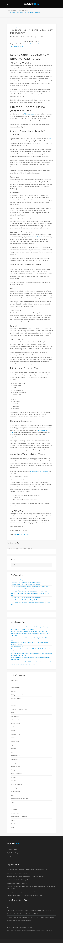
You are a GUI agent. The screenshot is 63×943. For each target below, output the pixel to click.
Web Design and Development (19, 816)
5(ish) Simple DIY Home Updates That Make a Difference (24, 892)
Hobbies (13, 730)
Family (12, 712)
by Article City (26, 36)
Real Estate (14, 781)
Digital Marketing (12, 853)
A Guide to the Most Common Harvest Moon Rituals (25, 584)
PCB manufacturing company (39, 471)
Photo (24, 41)
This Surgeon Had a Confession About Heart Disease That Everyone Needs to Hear (31, 910)
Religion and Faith (15, 791)
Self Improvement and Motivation (19, 798)
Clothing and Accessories (17, 695)
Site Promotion (15, 806)
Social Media (14, 809)
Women (13, 820)
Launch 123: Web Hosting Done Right (18, 873)
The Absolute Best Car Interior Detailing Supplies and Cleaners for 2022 (28, 869)
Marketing (13, 748)
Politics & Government (17, 773)
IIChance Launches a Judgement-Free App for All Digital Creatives (26, 876)
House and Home (15, 734)
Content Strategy (12, 849)
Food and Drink (15, 716)
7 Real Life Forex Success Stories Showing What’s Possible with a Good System (30, 930)
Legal (12, 745)
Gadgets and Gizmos (16, 720)
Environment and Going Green (19, 709)
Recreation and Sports (16, 784)
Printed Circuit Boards (35, 237)
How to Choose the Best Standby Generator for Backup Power (25, 895)
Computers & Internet (16, 698)
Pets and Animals (15, 766)
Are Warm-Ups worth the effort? (17, 883)
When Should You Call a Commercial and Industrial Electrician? (25, 914)
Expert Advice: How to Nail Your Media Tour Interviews (26, 589)
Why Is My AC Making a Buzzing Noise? (21, 580)
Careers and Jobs (15, 687)
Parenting (13, 763)
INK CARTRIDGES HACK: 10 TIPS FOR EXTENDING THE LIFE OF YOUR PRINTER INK (30, 906)
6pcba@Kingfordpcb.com (21, 534)
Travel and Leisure (15, 813)
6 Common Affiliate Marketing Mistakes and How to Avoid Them (29, 591)
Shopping (13, 802)
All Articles (10, 860)
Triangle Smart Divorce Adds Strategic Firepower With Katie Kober (29, 631)
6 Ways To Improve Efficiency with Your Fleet (20, 927)
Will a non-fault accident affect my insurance (20, 920)
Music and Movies (15, 755)
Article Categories (23, 10)
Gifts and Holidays (15, 723)
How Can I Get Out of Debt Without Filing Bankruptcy (26, 597)
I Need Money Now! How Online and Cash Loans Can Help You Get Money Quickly (30, 917)
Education (13, 705)
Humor (12, 738)
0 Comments (41, 36)
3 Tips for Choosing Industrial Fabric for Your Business (26, 582)
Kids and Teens (15, 741)
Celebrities (13, 691)
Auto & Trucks (14, 680)
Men (12, 752)
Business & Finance (16, 684)
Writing (12, 827)
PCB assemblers (29, 114)
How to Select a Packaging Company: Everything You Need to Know (30, 586)
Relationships (14, 788)
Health (12, 727)
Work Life (13, 824)
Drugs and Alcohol (15, 702)
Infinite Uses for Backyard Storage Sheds (19, 880)
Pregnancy (13, 777)
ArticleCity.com (11, 10)
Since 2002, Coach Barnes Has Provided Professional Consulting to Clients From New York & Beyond (31, 887)
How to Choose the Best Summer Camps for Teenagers (26, 600)
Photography (14, 770)
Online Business (15, 759)
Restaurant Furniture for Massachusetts (19, 924)
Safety (12, 795)
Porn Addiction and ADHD (18, 646)
